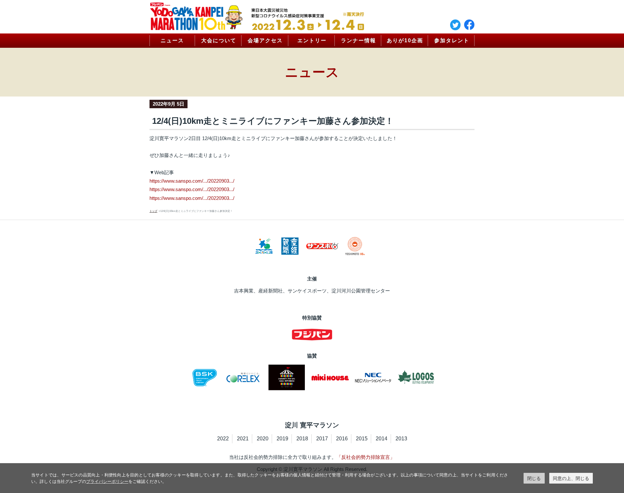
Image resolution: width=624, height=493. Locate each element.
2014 (381, 438)
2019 (282, 438)
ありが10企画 (405, 40)
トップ (153, 211)
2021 (243, 438)
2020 (262, 438)
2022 (223, 438)
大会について (218, 40)
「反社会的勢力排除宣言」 (365, 457)
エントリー (312, 40)
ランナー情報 (358, 40)
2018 (302, 438)
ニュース (172, 40)
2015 (362, 438)
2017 (322, 438)
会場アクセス (265, 40)
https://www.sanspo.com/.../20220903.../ (192, 181)
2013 (401, 438)
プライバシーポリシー (107, 481)
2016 (342, 438)
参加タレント (451, 40)
